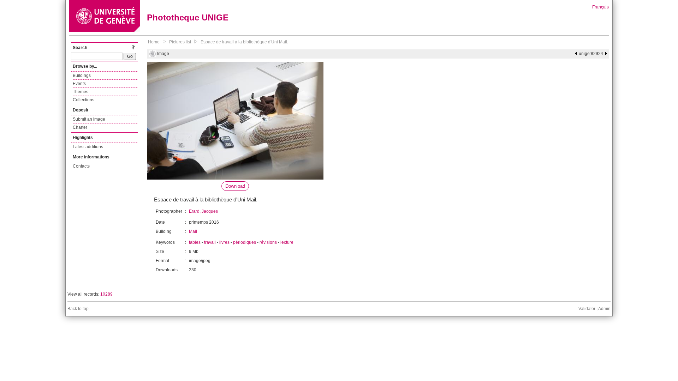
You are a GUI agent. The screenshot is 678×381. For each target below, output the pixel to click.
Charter (80, 127)
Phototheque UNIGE (187, 17)
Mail (193, 231)
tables (195, 242)
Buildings (82, 75)
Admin (604, 308)
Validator (586, 308)
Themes (80, 91)
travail (210, 242)
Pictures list (180, 42)
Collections (83, 99)
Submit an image (89, 119)
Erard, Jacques (203, 211)
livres (224, 242)
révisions (268, 242)
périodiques (244, 242)
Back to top (78, 308)
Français (600, 7)
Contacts (81, 166)
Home (154, 42)
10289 (106, 294)
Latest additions (88, 146)
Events (79, 83)
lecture (286, 242)
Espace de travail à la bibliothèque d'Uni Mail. (244, 42)
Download (235, 186)
